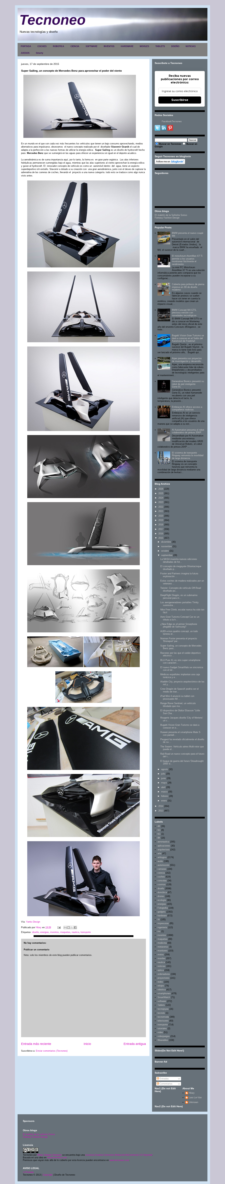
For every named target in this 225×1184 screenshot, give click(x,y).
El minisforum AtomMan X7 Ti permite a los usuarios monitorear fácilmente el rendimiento (187, 260)
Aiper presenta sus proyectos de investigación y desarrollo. (187, 360)
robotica (162, 989)
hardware (162, 915)
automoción (163, 865)
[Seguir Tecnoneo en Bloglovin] (170, 163)
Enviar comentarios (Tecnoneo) (52, 1050)
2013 (160, 810)
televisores (163, 1020)
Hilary (192, 1093)
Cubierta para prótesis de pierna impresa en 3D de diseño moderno (188, 287)
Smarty (39, 53)
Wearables (163, 1040)
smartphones (164, 993)
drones (161, 896)
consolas (162, 880)
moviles (161, 958)
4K (159, 826)
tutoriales (162, 1028)
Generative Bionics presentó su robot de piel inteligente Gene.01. (188, 384)
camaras (162, 869)
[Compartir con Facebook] (75, 927)
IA (159, 919)
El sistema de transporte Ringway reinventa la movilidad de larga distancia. (187, 455)
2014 (160, 806)
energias (44, 932)
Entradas (164, 1078)
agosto (164, 769)
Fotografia (163, 908)
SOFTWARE (91, 46)
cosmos (162, 884)
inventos (54, 932)
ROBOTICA (58, 46)
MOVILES (144, 46)
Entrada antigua (135, 1044)
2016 (160, 533)
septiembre (166, 555)
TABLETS (160, 46)
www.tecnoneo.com (57, 1157)
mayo (164, 782)
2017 (160, 529)
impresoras (163, 923)
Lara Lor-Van (195, 1097)
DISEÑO (175, 46)
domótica (162, 892)
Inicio (87, 1044)
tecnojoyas (163, 1009)
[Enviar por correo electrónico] (65, 927)
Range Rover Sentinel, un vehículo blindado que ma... (178, 704)
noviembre (166, 546)
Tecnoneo (52, 20)
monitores (163, 950)
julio (163, 773)
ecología (162, 900)
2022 (160, 506)
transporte (86, 932)
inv (159, 931)
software (162, 1001)
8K (159, 837)
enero (164, 800)
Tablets (161, 1005)
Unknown (193, 1102)
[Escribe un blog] (68, 927)
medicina (162, 943)
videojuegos (164, 1036)
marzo (164, 791)
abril (163, 787)
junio (163, 778)
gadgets (162, 911)
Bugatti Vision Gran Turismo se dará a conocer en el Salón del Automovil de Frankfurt (188, 338)
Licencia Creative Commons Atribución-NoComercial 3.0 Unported (118, 1155)
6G (159, 834)
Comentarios (165, 1083)
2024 (160, 497)
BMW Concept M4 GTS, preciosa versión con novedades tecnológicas (184, 313)
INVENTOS (109, 46)
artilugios (162, 857)
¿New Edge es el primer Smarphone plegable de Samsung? (178, 625)
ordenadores (164, 974)
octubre (165, 550)
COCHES (42, 46)
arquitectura (163, 849)
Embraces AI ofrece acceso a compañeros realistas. (187, 408)
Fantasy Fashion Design (167, 217)
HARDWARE (127, 46)
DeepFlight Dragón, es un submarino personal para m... (178, 596)
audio (160, 861)
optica (161, 970)
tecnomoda (163, 1017)
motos (161, 954)
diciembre (166, 542)
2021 (160, 511)
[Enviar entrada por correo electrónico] (58, 927)
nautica (75, 932)
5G (159, 830)
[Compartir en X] (72, 927)
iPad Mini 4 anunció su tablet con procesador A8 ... (177, 697)
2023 (160, 502)
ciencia (161, 872)
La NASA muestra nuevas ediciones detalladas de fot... (178, 560)
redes (160, 981)
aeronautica (163, 841)
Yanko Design (33, 921)
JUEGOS (25, 53)
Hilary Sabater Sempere (49, 1155)
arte (159, 853)
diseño (35, 932)
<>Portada (28, 1172)
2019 (160, 520)
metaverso (163, 946)
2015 (160, 538)
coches (161, 876)
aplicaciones (164, 845)
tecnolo (161, 1013)
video (160, 1032)
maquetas (65, 932)
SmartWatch (164, 997)
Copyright (47, 1174)
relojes (161, 985)
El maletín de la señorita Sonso (39, 1134)
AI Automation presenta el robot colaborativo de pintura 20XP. (188, 431)
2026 (160, 489)
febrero (164, 796)
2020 (160, 515)
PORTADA (26, 46)
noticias (161, 966)
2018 (160, 524)
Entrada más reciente (36, 1044)
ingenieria (162, 927)
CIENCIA (74, 46)
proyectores (163, 978)
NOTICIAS (191, 46)
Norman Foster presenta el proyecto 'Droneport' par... (178, 640)
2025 (160, 493)
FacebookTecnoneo (172, 121)
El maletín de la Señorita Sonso (171, 215)
